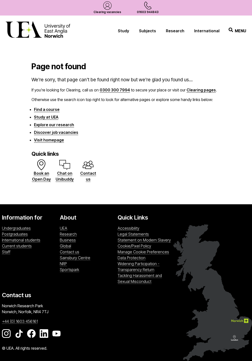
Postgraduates (15, 234)
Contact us (69, 251)
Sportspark (87, 269)
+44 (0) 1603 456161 (20, 321)
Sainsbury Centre (87, 257)
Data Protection (131, 257)
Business (68, 240)
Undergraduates (16, 228)
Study (123, 30)
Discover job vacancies (56, 132)
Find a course (47, 109)
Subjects (147, 30)
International (207, 30)
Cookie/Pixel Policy (134, 245)
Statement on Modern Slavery (144, 240)
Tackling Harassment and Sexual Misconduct (140, 278)
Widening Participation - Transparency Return (138, 266)
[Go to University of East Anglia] (38, 30)
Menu (240, 30)
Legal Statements (133, 234)
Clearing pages (201, 89)
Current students (17, 245)
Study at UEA (46, 117)
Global (65, 245)
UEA (63, 228)
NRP (87, 263)
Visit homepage (49, 140)
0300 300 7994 (115, 89)
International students (21, 240)
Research (175, 30)
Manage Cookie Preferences (143, 251)
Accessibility (128, 228)
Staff (6, 251)
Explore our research (54, 124)
